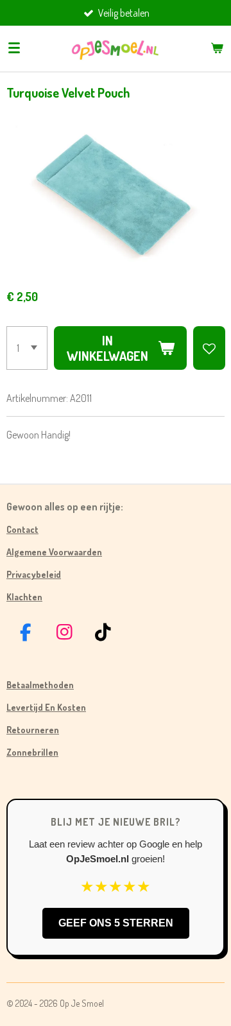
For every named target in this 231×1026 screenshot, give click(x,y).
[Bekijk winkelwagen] (217, 48)
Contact (22, 529)
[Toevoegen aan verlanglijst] (209, 348)
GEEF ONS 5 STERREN (115, 922)
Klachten (24, 596)
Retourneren (32, 729)
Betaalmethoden (40, 684)
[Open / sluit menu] (14, 48)
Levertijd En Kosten (46, 707)
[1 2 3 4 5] (26, 348)
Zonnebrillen (32, 752)
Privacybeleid (33, 574)
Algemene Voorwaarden (54, 551)
